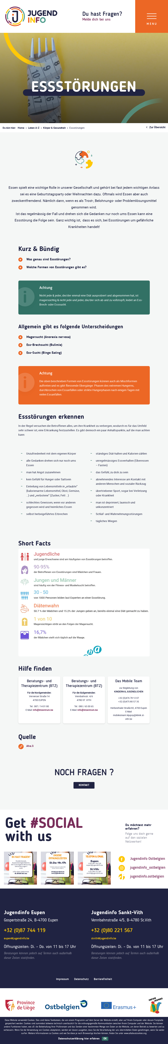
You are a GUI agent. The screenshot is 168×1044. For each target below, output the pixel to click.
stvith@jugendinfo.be (103, 938)
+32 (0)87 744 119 (24, 930)
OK (105, 1038)
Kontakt (84, 785)
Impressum (62, 979)
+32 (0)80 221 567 (112, 930)
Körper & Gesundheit (54, 127)
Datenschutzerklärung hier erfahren (79, 1038)
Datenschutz (81, 979)
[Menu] (152, 16)
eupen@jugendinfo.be (16, 938)
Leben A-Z (33, 127)
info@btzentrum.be (43, 709)
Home (21, 127)
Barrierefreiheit (103, 979)
